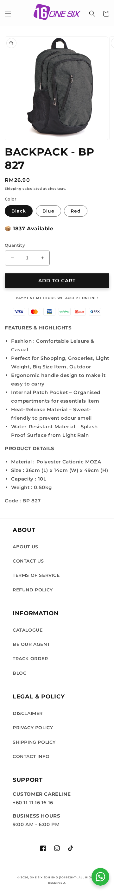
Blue (48, 211)
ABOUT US (25, 547)
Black (18, 211)
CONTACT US (28, 561)
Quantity (15, 245)
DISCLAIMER (28, 713)
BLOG (20, 673)
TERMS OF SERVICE (36, 575)
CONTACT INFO (31, 756)
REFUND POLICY (33, 590)
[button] (8, 14)
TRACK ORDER (30, 658)
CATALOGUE (27, 630)
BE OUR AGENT (31, 644)
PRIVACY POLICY (33, 727)
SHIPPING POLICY (34, 742)
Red (76, 211)
